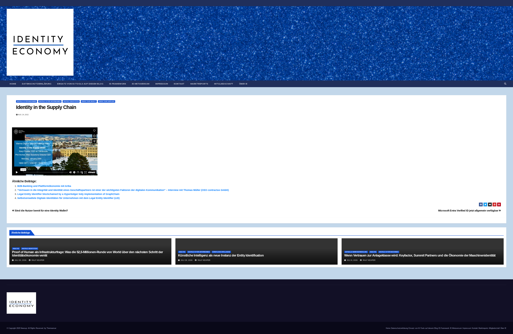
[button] (505, 84)
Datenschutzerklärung (36, 84)
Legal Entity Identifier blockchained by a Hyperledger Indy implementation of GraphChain (68, 194)
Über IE (243, 84)
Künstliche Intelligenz (221, 252)
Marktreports (199, 84)
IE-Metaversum (140, 84)
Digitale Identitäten (71, 101)
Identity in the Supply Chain (46, 107)
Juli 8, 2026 (352, 260)
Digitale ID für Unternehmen (50, 101)
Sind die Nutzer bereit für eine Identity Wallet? (41, 210)
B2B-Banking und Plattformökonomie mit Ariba (44, 186)
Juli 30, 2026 (20, 260)
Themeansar (51, 328)
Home (13, 84)
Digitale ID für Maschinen (26, 101)
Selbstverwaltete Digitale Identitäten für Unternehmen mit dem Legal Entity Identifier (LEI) (68, 198)
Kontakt (179, 84)
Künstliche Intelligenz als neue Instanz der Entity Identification (221, 255)
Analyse (16, 248)
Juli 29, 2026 (187, 260)
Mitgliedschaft (223, 84)
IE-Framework (117, 84)
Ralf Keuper (37, 260)
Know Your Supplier (106, 101)
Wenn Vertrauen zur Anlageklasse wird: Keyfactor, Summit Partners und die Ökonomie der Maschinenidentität (419, 255)
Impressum (161, 84)
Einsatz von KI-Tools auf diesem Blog (80, 84)
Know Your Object (89, 101)
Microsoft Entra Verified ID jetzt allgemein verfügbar (468, 210)
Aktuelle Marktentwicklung (356, 252)
